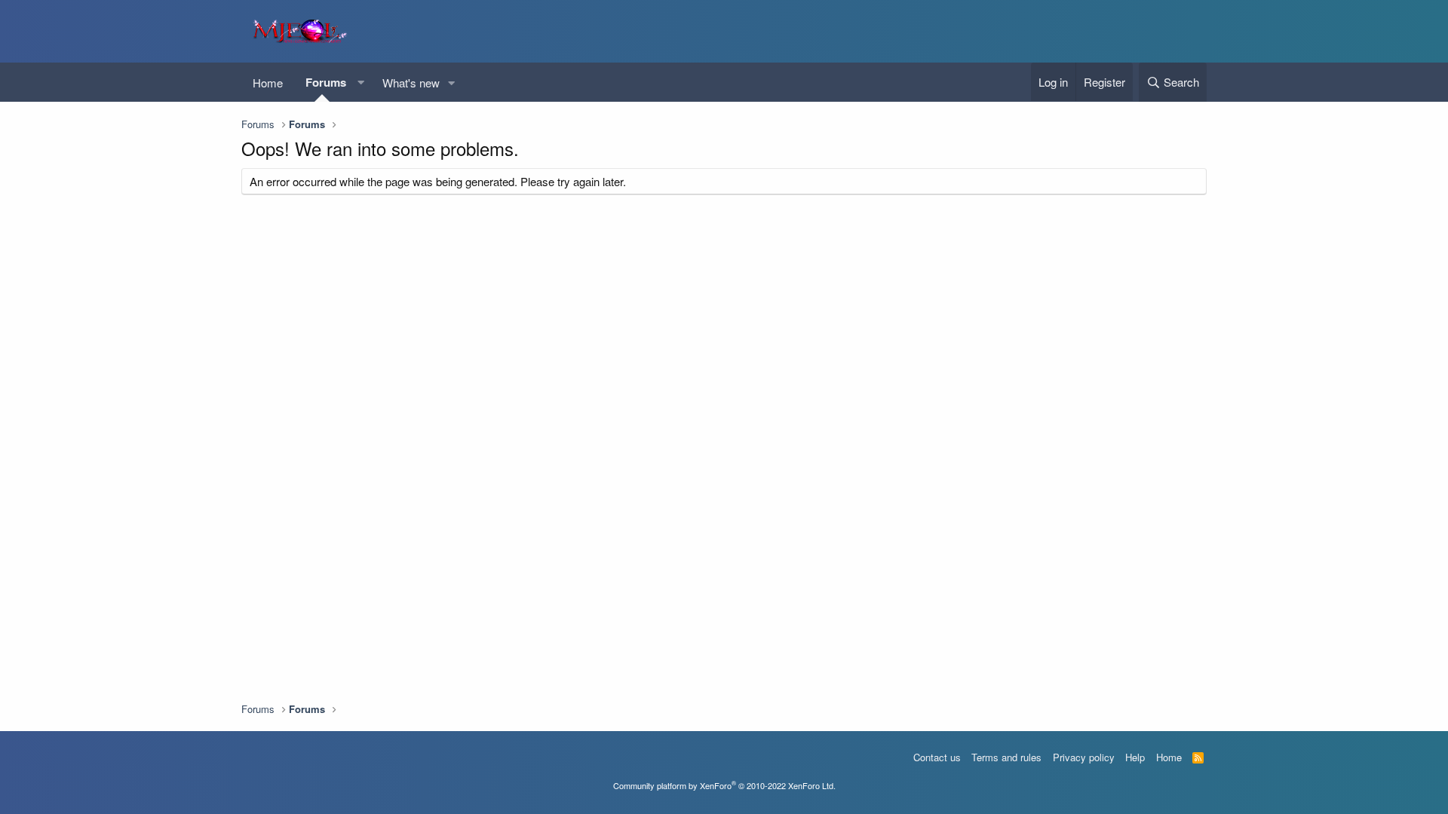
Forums (325, 82)
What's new (411, 82)
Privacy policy (1084, 757)
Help (1135, 757)
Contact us (937, 757)
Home (268, 82)
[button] (360, 82)
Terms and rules (1006, 757)
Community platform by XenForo (724, 785)
